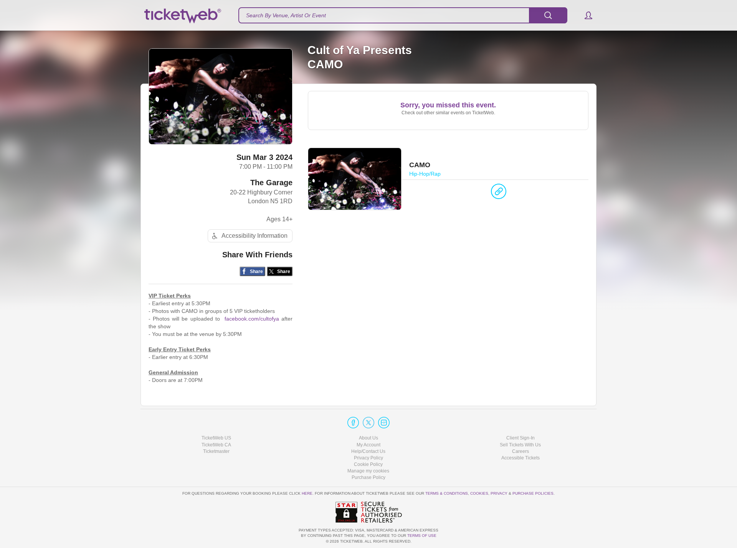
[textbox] (402, 15)
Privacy (499, 493)
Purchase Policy (368, 477)
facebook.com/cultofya (252, 319)
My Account (368, 445)
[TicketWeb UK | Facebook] (353, 422)
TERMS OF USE (421, 535)
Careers (520, 451)
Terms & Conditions (446, 493)
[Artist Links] (498, 193)
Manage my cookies (368, 471)
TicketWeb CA (216, 445)
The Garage (271, 182)
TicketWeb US (216, 438)
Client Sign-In (520, 438)
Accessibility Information (254, 235)
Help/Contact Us (368, 451)
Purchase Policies (533, 493)
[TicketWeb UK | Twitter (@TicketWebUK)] (368, 422)
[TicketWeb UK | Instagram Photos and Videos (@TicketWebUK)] (384, 422)
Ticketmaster (216, 451)
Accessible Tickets (520, 458)
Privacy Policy (368, 458)
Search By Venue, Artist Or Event (286, 15)
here (307, 493)
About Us (368, 438)
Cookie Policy (368, 464)
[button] (584, 15)
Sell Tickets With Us (520, 445)
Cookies (479, 493)
